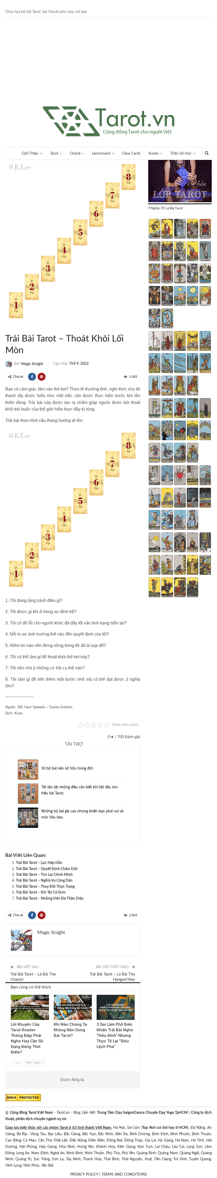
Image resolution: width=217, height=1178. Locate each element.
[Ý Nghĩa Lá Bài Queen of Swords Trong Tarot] (180, 520)
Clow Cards (131, 153)
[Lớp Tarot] (180, 181)
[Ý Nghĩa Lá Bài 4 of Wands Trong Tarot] (192, 341)
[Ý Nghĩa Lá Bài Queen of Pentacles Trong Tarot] (180, 588)
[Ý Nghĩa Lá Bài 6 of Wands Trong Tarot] (154, 363)
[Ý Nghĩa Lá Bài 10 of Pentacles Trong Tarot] (205, 565)
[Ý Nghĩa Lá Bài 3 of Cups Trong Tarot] (180, 408)
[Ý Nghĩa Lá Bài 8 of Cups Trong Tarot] (180, 431)
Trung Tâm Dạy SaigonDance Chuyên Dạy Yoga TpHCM (142, 1113)
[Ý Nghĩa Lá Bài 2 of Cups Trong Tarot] (167, 408)
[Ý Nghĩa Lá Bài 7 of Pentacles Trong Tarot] (167, 565)
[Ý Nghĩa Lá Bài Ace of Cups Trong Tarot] (154, 408)
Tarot (54, 153)
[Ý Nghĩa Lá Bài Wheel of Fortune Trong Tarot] (154, 274)
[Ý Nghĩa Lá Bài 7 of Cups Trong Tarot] (167, 431)
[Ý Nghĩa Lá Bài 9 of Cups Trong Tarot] (192, 431)
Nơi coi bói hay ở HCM (168, 1128)
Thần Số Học (181, 153)
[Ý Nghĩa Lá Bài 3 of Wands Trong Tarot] (180, 341)
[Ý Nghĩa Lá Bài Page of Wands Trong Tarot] (154, 386)
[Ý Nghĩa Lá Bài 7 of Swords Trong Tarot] (167, 498)
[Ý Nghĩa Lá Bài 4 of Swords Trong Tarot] (192, 475)
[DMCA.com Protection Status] (23, 1097)
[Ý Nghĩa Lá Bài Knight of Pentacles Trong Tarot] (167, 588)
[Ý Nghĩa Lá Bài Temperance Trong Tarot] (205, 274)
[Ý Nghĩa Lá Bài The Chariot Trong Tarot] (180, 252)
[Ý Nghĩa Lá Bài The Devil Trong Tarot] (154, 296)
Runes (153, 153)
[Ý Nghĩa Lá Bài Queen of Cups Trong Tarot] (180, 453)
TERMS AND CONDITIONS (124, 1174)
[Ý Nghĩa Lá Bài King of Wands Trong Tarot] (192, 386)
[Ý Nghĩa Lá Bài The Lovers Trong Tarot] (167, 252)
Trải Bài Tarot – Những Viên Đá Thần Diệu (50, 898)
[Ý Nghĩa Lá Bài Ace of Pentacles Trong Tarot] (154, 543)
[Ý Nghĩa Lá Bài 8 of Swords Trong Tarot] (180, 498)
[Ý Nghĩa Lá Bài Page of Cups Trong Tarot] (154, 453)
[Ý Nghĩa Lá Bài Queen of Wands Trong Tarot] (180, 386)
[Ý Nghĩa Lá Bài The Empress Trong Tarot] (192, 229)
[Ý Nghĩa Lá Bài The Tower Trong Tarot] (167, 296)
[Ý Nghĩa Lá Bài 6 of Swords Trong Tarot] (154, 498)
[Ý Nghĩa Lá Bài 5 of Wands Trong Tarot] (205, 341)
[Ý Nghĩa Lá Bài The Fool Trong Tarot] (154, 229)
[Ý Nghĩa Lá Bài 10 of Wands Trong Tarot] (205, 363)
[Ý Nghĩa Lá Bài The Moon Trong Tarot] (192, 296)
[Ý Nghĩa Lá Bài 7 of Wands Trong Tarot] (167, 363)
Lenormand (101, 153)
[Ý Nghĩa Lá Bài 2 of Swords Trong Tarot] (167, 475)
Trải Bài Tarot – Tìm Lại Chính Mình (44, 875)
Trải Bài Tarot (16, 327)
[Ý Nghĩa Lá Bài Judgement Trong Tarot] (154, 319)
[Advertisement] (108, 67)
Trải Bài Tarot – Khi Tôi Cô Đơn (41, 892)
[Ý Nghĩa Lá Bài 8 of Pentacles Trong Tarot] (180, 565)
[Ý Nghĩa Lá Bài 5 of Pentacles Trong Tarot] (205, 543)
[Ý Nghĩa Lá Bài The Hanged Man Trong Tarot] (180, 274)
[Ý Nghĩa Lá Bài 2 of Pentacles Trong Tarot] (167, 543)
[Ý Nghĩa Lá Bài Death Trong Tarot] (192, 274)
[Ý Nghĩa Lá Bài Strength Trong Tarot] (192, 252)
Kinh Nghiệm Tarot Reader (13, 995)
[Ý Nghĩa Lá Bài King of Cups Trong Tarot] (192, 453)
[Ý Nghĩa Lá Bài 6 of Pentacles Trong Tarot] (154, 565)
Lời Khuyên (7, 327)
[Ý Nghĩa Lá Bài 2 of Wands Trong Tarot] (167, 341)
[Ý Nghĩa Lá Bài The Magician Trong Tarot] (167, 229)
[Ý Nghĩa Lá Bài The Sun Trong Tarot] (205, 296)
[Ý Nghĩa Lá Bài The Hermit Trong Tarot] (205, 252)
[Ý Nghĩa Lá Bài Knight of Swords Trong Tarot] (167, 520)
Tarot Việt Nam (11, 327)
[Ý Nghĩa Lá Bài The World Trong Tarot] (167, 319)
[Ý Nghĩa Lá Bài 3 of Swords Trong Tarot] (180, 475)
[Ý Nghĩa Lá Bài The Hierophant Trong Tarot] (154, 252)
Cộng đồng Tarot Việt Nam (31, 1113)
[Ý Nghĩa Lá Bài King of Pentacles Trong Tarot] (192, 588)
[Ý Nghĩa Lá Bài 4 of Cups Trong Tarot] (192, 408)
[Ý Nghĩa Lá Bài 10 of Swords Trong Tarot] (205, 498)
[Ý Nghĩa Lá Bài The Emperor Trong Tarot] (205, 229)
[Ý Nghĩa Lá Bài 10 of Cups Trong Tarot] (205, 431)
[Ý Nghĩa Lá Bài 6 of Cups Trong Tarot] (154, 431)
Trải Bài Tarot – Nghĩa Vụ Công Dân (44, 880)
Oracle (75, 153)
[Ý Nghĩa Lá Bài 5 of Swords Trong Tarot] (205, 475)
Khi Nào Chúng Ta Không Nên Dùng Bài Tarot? (70, 1030)
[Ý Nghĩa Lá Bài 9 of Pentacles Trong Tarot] (192, 565)
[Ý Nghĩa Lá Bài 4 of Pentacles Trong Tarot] (192, 543)
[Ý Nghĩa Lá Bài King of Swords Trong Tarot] (192, 520)
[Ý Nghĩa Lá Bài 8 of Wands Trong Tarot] (180, 363)
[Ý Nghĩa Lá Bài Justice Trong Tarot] (167, 274)
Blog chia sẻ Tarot (98, 995)
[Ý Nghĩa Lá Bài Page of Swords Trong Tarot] (154, 520)
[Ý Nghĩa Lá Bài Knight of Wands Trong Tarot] (167, 386)
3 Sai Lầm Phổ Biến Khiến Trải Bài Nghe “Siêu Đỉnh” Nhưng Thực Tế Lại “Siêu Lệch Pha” (115, 1035)
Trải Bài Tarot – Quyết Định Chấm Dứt (47, 869)
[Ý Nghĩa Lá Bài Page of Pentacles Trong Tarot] (154, 588)
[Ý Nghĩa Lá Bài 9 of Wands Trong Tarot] (192, 363)
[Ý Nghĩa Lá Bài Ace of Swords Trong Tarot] (154, 475)
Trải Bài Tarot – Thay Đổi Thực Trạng (45, 887)
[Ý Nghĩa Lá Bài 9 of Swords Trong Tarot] (192, 498)
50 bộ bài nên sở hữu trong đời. (67, 768)
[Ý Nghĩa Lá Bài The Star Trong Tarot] (180, 296)
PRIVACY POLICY (84, 1174)
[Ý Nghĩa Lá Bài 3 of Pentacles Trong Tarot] (180, 543)
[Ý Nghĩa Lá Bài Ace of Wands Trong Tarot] (154, 341)
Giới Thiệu (30, 153)
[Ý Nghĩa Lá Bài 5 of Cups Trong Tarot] (205, 408)
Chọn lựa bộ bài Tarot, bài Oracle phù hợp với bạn (46, 12)
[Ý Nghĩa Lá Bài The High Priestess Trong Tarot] (180, 229)
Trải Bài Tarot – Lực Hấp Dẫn (39, 863)
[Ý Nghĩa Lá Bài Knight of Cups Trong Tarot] (167, 453)
